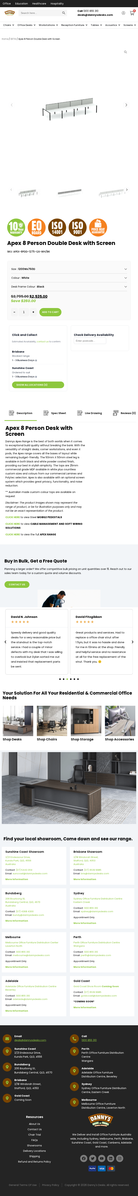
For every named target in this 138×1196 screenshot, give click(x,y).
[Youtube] (101, 1158)
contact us (43, 341)
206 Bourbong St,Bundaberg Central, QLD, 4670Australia (22, 902)
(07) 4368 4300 (25, 911)
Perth (85, 1049)
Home (5, 38)
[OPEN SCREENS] (135, 25)
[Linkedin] (110, 1158)
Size (13, 269)
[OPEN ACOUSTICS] (119, 25)
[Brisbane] (7, 1082)
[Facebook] (83, 1158)
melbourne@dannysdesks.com (31, 955)
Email (18, 1036)
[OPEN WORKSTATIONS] (57, 25)
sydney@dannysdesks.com (97, 911)
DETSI (13, 38)
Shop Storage (82, 739)
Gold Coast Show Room (96, 986)
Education (21, 3)
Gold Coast (22, 1096)
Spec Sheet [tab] (58, 413)
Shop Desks (12, 739)
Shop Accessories (119, 739)
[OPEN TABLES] (101, 25)
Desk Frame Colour (23, 286)
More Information (16, 879)
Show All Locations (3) (31, 385)
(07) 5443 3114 (24, 870)
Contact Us (34, 1129)
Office (7, 3)
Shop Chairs (47, 739)
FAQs (34, 1140)
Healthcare (39, 3)
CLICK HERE (12, 517)
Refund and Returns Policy (34, 1161)
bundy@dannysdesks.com (28, 915)
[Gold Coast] (7, 1098)
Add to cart (50, 312)
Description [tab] (24, 413)
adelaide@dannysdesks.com (30, 999)
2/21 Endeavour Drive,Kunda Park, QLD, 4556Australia (18, 860)
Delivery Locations (34, 1151)
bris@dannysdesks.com (95, 873)
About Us (34, 1124)
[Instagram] (119, 1158)
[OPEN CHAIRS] (13, 25)
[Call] (74, 1038)
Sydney (87, 1084)
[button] (126, 105)
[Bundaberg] (7, 1066)
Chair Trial (34, 1135)
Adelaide (88, 1068)
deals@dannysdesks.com (30, 1040)
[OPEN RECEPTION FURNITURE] (86, 25)
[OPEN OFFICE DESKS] (34, 25)
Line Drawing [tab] (93, 413)
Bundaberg (22, 1064)
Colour (15, 278)
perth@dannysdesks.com (96, 955)
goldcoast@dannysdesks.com (99, 995)
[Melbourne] (74, 1102)
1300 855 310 (91, 908)
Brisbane (20, 1080)
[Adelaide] (74, 1070)
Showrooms (34, 1145)
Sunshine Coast (25, 1049)
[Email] (7, 1038)
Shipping (34, 1156)
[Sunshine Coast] (7, 1051)
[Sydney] (74, 1086)
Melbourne (89, 1100)
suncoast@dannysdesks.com (30, 873)
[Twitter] (92, 1158)
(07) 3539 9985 (92, 870)
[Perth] (74, 1051)
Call (84, 1036)
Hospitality (57, 3)
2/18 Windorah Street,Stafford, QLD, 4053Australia (85, 860)
